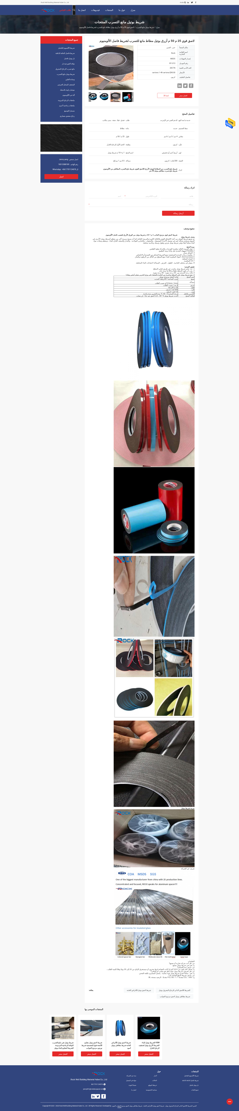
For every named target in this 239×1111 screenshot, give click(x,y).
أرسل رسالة (178, 213)
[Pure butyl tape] (111, 68)
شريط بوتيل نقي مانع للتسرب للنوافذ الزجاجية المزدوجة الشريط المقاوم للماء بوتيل (63, 1045)
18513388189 (63, 164)
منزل (158, 27)
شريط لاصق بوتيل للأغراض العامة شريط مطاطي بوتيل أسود (121, 1045)
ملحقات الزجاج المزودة (66, 100)
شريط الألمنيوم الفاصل (66, 48)
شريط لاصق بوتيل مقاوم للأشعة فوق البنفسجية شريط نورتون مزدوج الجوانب (92, 1045)
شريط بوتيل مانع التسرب (145, 27)
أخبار (155, 1076)
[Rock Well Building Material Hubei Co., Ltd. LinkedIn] (188, 2)
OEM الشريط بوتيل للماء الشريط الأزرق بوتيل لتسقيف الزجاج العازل (149, 1045)
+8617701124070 (69, 169)
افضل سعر (183, 96)
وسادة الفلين (70, 79)
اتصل (61, 176)
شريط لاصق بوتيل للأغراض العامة (139, 990)
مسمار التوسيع (69, 111)
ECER (119, 1108)
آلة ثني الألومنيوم (69, 95)
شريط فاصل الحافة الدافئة (65, 53)
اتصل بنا (133, 1090)
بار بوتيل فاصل (69, 58)
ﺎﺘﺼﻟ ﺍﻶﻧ (166, 96)
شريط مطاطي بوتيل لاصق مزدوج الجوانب (175, 996)
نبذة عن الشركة (131, 1076)
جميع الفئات (195, 1090)
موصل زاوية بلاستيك (67, 90)
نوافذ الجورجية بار (68, 64)
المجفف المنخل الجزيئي (66, 85)
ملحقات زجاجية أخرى (67, 106)
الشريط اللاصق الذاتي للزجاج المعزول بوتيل (174, 990)
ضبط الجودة (132, 1085)
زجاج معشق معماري (67, 116)
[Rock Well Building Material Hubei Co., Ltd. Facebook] (196, 2)
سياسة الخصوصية (151, 1090)
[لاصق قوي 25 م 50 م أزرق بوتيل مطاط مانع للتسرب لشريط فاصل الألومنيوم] (63, 1028)
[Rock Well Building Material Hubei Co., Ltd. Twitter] (192, 2)
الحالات (154, 1080)
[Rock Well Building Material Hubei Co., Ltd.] (48, 10)
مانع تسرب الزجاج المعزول (65, 69)
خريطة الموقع (152, 1085)
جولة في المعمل (131, 1080)
